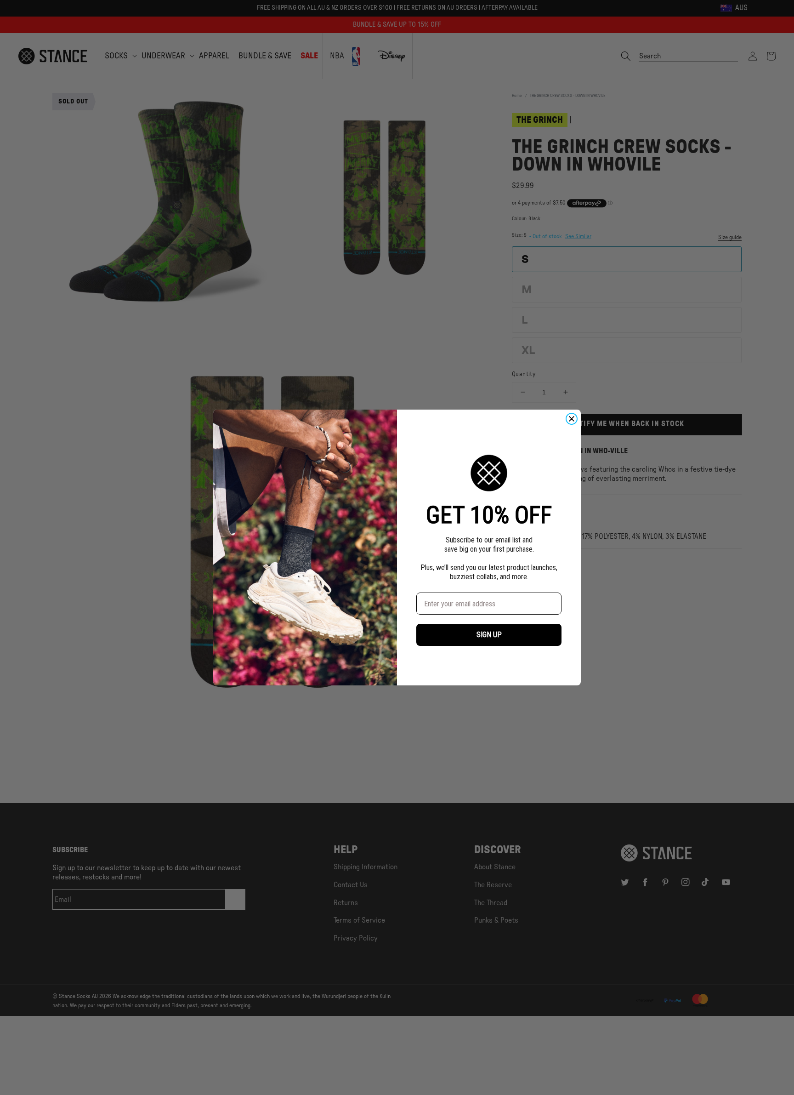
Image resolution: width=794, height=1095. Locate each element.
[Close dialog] (571, 418)
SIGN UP (489, 634)
